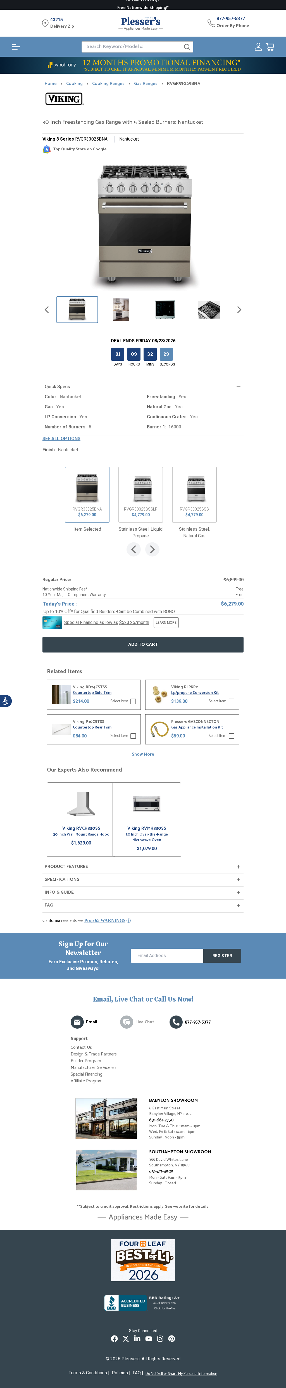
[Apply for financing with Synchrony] (143, 65)
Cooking (74, 83)
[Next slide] (239, 309)
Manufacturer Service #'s (93, 1067)
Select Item (119, 701)
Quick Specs (57, 386)
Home (51, 83)
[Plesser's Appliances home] (141, 23)
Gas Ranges (146, 83)
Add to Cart (143, 644)
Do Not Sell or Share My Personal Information (181, 1374)
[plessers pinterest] (171, 1338)
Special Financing (87, 1074)
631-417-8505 (161, 1171)
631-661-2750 (161, 1120)
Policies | (121, 1372)
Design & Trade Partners (94, 1054)
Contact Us (81, 1047)
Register (222, 955)
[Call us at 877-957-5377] (176, 1022)
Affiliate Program (87, 1081)
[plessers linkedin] (137, 1338)
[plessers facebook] (114, 1338)
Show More (143, 754)
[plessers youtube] (148, 1338)
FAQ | (138, 1372)
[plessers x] (125, 1338)
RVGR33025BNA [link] (184, 83)
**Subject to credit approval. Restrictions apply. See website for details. (143, 1207)
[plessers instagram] (160, 1338)
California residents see (83, 920)
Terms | (89, 1372)
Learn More (166, 623)
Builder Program (86, 1061)
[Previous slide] (46, 309)
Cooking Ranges (108, 83)
